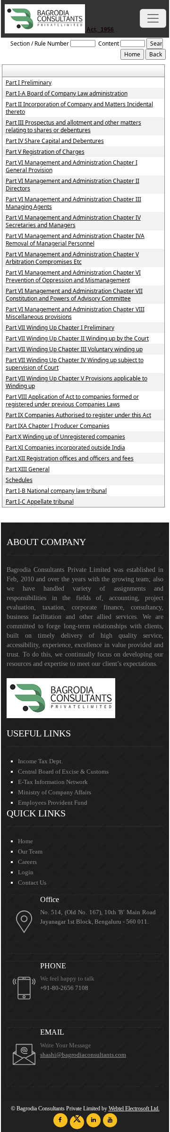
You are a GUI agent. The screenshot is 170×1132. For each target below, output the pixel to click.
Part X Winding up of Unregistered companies (65, 437)
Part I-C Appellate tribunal (40, 502)
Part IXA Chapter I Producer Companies (58, 426)
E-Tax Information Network (53, 781)
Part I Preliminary (28, 83)
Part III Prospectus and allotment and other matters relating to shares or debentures (73, 126)
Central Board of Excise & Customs (63, 771)
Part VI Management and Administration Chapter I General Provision (71, 166)
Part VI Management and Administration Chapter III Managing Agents (73, 203)
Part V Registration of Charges (45, 152)
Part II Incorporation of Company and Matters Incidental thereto (79, 108)
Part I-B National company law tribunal (56, 491)
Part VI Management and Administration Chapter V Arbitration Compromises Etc (72, 258)
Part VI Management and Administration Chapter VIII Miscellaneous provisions (75, 313)
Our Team (30, 851)
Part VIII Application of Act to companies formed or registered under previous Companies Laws (72, 400)
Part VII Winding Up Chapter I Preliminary (60, 328)
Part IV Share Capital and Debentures (55, 141)
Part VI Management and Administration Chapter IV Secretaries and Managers (73, 221)
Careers (27, 861)
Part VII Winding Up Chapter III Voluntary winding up (74, 349)
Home (25, 841)
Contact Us (32, 882)
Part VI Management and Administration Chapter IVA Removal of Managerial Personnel (75, 239)
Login (26, 872)
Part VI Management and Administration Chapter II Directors (72, 184)
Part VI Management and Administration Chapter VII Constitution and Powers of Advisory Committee (74, 294)
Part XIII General (28, 469)
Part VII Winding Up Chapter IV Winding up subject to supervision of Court (75, 364)
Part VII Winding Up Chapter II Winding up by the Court (77, 338)
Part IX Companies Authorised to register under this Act (78, 415)
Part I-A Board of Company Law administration (67, 93)
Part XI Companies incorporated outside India (65, 447)
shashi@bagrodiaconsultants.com (83, 1055)
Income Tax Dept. (40, 761)
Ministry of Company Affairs (54, 792)
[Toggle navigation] (153, 18)
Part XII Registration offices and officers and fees (70, 458)
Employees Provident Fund (52, 802)
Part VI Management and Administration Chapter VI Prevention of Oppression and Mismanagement (73, 276)
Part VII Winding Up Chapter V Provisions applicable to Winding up (76, 382)
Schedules (19, 480)
